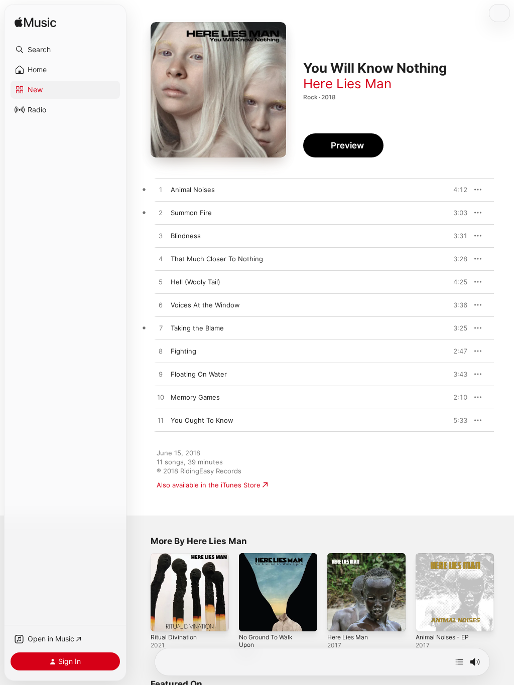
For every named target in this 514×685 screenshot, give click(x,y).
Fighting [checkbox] (183, 351)
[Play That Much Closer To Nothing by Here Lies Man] (161, 259)
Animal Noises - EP (442, 637)
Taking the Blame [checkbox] (197, 328)
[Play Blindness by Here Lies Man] (161, 236)
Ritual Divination (174, 637)
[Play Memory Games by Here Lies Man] (161, 397)
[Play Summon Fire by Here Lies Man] (161, 213)
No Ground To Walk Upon (266, 640)
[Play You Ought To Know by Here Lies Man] (161, 420)
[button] (65, 49)
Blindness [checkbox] (186, 236)
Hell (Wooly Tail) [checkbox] (195, 282)
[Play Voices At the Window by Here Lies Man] (161, 305)
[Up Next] (459, 662)
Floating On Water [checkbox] (199, 374)
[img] (35, 23)
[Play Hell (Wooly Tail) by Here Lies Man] (161, 282)
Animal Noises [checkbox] (193, 190)
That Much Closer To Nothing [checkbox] (217, 259)
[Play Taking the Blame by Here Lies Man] (161, 328)
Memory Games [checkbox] (195, 397)
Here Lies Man (347, 83)
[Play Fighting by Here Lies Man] (161, 351)
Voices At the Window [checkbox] (205, 305)
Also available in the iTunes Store (209, 485)
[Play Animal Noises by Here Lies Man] (161, 190)
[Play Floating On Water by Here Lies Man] (161, 374)
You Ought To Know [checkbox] (202, 420)
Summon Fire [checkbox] (191, 213)
